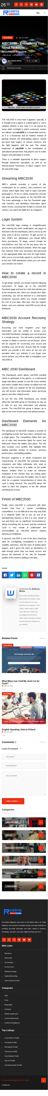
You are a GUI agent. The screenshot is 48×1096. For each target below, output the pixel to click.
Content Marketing (11, 1018)
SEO (6, 996)
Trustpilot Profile (11, 1042)
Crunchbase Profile (12, 1038)
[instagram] (26, 4)
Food (6, 1000)
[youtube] (36, 4)
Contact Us (6, 1085)
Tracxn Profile (10, 1061)
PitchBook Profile (11, 1047)
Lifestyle (8, 1009)
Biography (8, 1005)
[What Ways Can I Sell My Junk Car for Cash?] (24, 660)
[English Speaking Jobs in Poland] (24, 708)
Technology (9, 962)
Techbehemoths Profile (13, 1065)
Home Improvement (12, 981)
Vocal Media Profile (12, 1056)
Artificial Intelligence (12, 1023)
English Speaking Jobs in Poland (18, 729)
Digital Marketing (11, 976)
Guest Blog (8, 37)
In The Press (9, 967)
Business (8, 953)
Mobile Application (11, 1014)
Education (8, 958)
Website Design (10, 971)
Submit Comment (12, 801)
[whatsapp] (21, 4)
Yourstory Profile (11, 1052)
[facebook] (16, 4)
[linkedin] (31, 4)
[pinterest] (41, 4)
